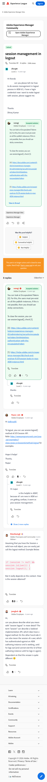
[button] (13, 63)
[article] (23, 332)
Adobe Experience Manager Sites (14, 12)
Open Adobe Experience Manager (25, 33)
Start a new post (26, 265)
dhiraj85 (14, 69)
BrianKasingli (15, 534)
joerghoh (14, 611)
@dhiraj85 (12, 421)
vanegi (16, 123)
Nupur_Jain (15, 415)
